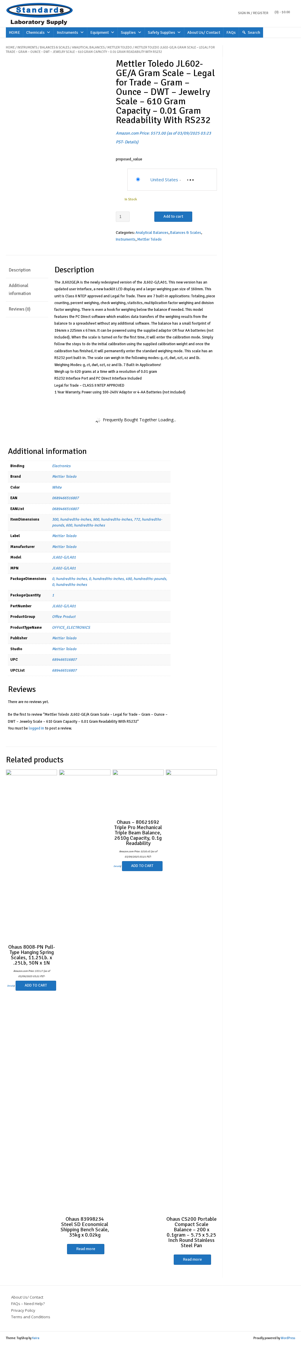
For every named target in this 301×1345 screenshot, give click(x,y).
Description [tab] (20, 270)
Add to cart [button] (36, 985)
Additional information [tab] (20, 289)
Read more (85, 1248)
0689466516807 (65, 498)
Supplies (128, 32)
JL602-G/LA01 (64, 557)
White (57, 487)
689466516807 (64, 659)
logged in (36, 728)
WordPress (288, 1338)
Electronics (61, 466)
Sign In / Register (253, 13)
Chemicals (35, 32)
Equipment (99, 32)
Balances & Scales (54, 47)
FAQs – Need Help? (28, 1303)
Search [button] (254, 32)
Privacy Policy (23, 1310)
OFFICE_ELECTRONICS (71, 627)
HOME (14, 32)
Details (131, 142)
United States (164, 179)
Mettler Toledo (119, 47)
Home (10, 47)
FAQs (231, 32)
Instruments (67, 32)
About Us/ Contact (203, 32)
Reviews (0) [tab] (19, 309)
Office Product (64, 616)
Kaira (35, 1338)
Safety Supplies (161, 32)
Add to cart (173, 216)
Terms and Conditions (30, 1316)
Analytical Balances (88, 47)
